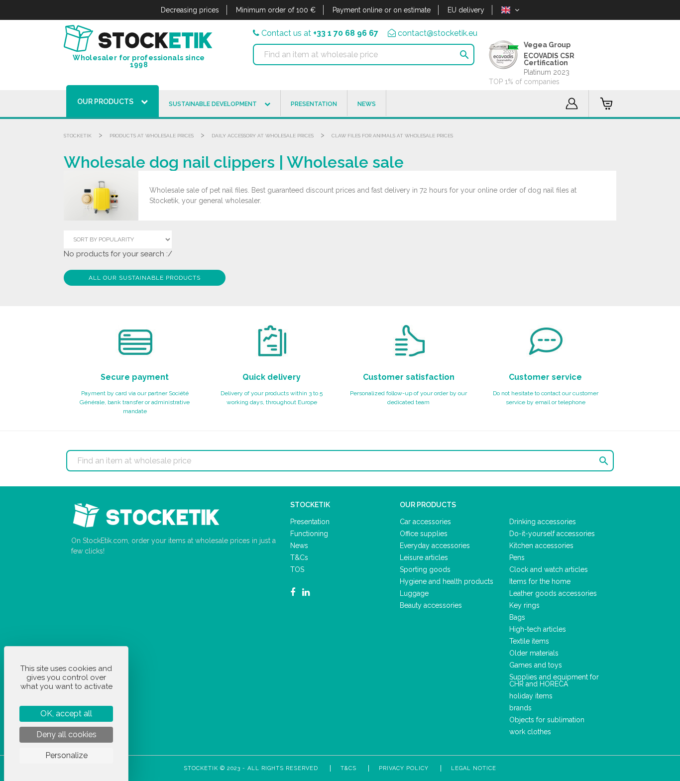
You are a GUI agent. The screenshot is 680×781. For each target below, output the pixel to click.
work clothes (530, 731)
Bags (517, 617)
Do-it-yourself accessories (552, 533)
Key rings (524, 605)
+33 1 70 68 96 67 (345, 33)
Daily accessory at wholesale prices (263, 135)
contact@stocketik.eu (437, 33)
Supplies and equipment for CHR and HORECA (554, 680)
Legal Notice (473, 768)
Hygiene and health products (446, 581)
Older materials (534, 653)
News (299, 545)
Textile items (529, 641)
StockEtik (78, 135)
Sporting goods (425, 569)
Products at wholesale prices (152, 135)
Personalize (66, 755)
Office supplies (424, 533)
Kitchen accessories (541, 545)
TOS (297, 569)
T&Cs (299, 557)
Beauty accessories (431, 605)
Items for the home (539, 581)
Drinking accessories (542, 521)
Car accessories (425, 521)
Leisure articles (424, 557)
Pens (517, 557)
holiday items (531, 695)
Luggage (414, 593)
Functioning (309, 533)
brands (520, 707)
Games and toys (535, 665)
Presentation (310, 521)
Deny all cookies (66, 734)
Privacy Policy (404, 768)
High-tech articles (537, 629)
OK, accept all (66, 713)
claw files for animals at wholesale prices (392, 135)
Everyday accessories (435, 545)
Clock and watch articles (548, 569)
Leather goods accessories (553, 593)
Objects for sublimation (546, 719)
